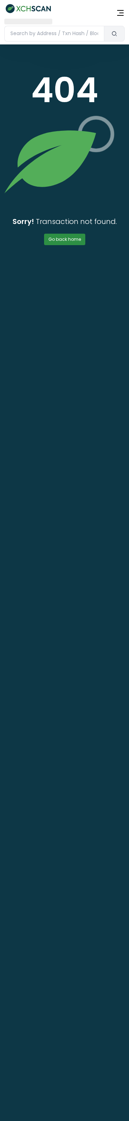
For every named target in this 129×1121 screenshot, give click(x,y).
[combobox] (54, 34)
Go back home (64, 239)
